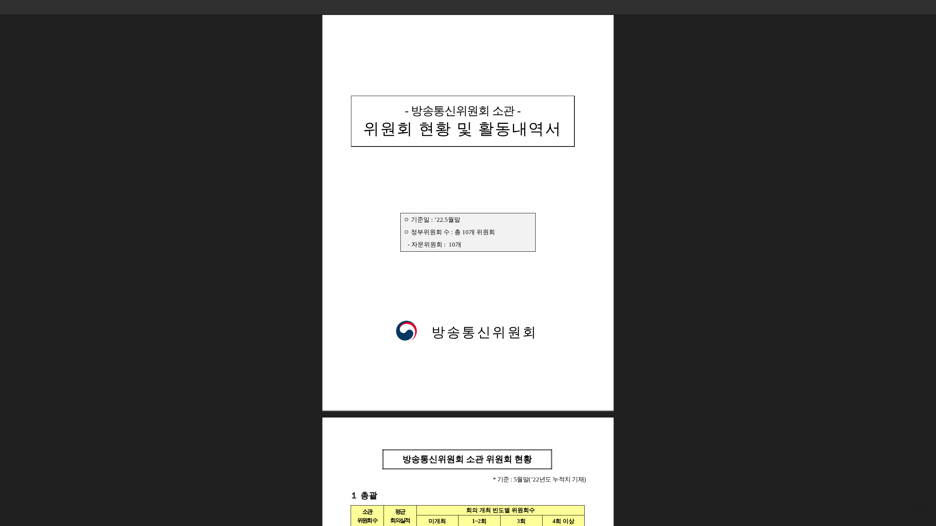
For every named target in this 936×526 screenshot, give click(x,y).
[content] (468, 263)
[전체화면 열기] (914, 7)
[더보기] (928, 7)
